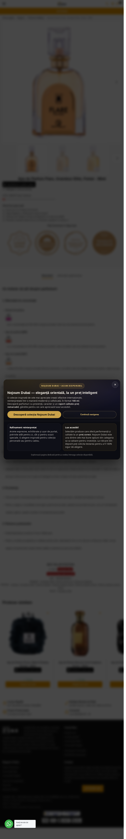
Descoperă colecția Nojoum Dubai (34, 414)
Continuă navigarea (89, 414)
